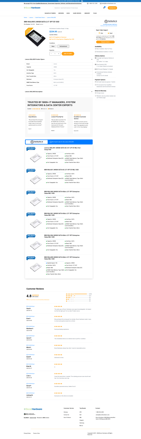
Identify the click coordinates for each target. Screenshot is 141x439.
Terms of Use (36, 433)
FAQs (95, 13)
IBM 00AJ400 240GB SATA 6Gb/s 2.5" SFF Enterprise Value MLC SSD (61, 258)
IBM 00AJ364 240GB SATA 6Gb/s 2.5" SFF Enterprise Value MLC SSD (61, 236)
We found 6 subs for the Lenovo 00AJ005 (109, 25)
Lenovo (31, 17)
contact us (112, 8)
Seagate (82, 420)
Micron (81, 425)
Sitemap (66, 412)
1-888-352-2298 (93, 3)
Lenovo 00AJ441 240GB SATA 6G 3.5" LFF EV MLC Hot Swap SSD (62, 148)
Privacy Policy (27, 433)
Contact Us (66, 414)
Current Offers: (53, 34)
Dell (80, 414)
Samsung (82, 422)
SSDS (68, 13)
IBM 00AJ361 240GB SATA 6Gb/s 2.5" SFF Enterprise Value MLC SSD (61, 214)
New (53, 46)
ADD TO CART (68, 53)
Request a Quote (105, 42)
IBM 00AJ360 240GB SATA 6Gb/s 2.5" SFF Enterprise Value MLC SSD (61, 192)
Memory (87, 13)
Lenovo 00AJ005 (51, 17)
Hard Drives (77, 13)
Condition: (52, 43)
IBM (80, 417)
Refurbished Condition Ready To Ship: (59, 28)
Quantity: (51, 50)
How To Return (67, 417)
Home (25, 17)
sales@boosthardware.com (109, 3)
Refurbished (63, 46)
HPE (81, 412)
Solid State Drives (40, 17)
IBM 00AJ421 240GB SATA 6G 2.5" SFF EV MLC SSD (61, 170)
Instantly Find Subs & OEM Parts (110, 24)
